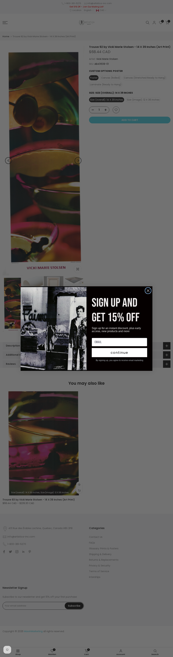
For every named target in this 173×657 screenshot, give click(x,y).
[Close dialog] (148, 291)
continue (119, 352)
